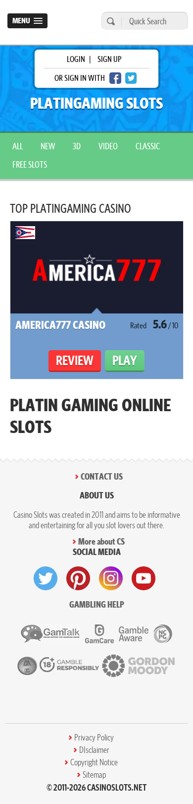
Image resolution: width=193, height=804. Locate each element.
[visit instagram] (111, 578)
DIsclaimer (94, 750)
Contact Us (102, 476)
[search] (109, 21)
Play (124, 360)
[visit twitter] (45, 578)
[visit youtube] (143, 578)
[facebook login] (115, 78)
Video (108, 146)
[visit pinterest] (78, 578)
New (48, 146)
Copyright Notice (94, 762)
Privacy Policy (94, 737)
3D (77, 146)
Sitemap (94, 775)
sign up (109, 59)
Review (75, 360)
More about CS (101, 541)
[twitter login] (131, 78)
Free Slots (29, 164)
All (17, 146)
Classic (148, 146)
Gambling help (96, 604)
